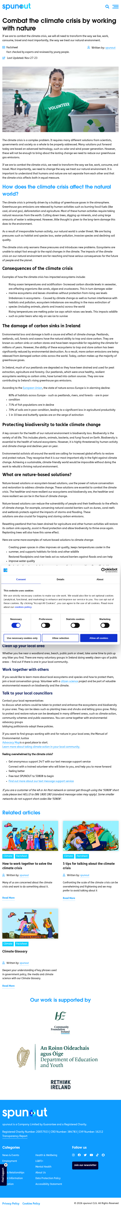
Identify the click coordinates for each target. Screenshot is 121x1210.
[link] (24, 1113)
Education (8, 1184)
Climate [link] (8, 856)
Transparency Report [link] (14, 1136)
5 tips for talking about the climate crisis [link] (89, 866)
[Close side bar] (6, 1165)
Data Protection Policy (47, 1178)
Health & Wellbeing (46, 1155)
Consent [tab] (21, 579)
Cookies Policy (31, 1203)
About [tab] (100, 579)
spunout (110, 48)
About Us (40, 1172)
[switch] (45, 625)
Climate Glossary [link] (14, 951)
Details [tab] (60, 579)
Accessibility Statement (48, 1184)
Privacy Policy (10, 1203)
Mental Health (43, 1167)
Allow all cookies (98, 638)
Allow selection (60, 638)
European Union (32, 388)
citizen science (69, 681)
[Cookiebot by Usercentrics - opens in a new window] (103, 570)
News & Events (10, 1155)
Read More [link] (8, 898)
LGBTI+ (39, 1161)
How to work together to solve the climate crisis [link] (27, 866)
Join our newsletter (85, 1165)
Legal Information (12, 1178)
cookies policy (23, 606)
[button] (115, 6)
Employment (9, 1161)
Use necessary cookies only (22, 638)
